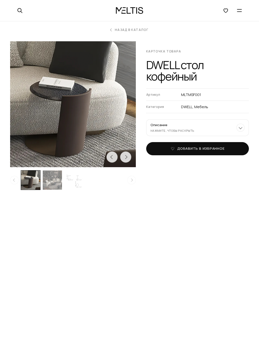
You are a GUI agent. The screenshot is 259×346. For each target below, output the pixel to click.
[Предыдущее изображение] (112, 157)
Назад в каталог (132, 30)
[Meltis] (129, 10)
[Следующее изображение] (125, 157)
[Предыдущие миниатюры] (14, 180)
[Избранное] (225, 10)
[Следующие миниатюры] (131, 180)
